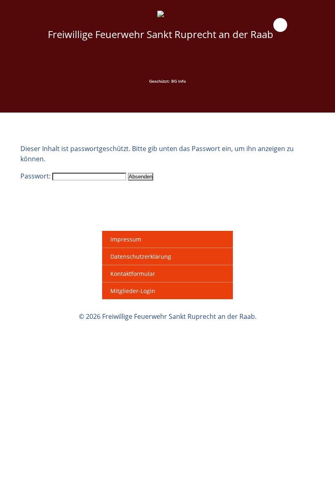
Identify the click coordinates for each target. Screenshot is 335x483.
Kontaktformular (132, 274)
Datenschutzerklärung (140, 256)
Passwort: (36, 176)
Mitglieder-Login (132, 291)
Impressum (125, 239)
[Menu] (280, 25)
